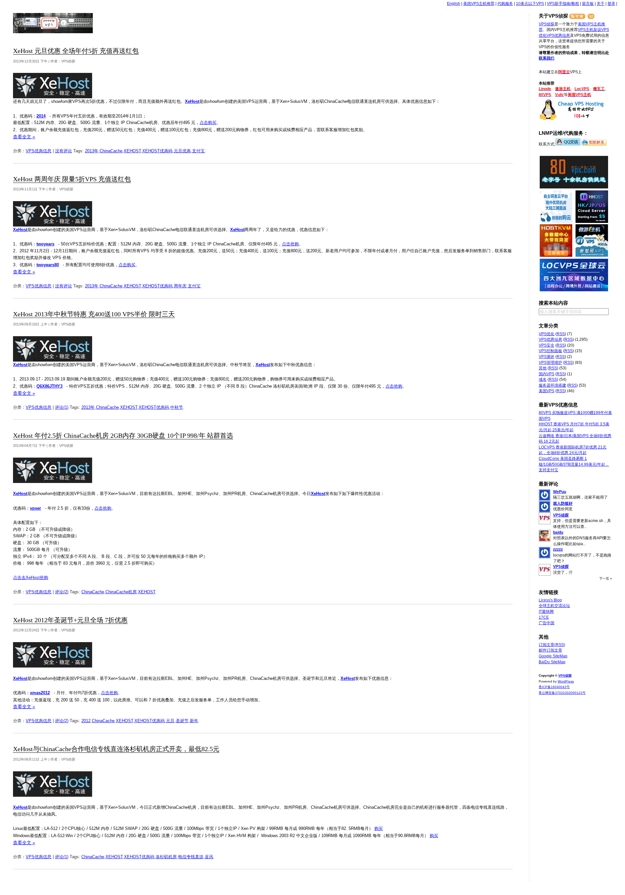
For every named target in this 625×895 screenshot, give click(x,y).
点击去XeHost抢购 (30, 577)
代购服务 (505, 3)
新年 (194, 720)
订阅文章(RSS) (552, 644)
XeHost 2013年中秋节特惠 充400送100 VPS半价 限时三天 (94, 314)
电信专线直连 (190, 856)
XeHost (192, 101)
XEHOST (132, 150)
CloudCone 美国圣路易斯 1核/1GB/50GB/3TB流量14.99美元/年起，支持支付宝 (574, 464)
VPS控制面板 (550, 351)
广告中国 (546, 623)
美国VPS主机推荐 (478, 3)
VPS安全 (546, 345)
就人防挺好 (563, 503)
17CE (544, 617)
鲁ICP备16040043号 (554, 687)
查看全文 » (24, 136)
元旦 (170, 720)
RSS (561, 334)
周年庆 (180, 285)
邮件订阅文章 (550, 650)
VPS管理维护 (550, 362)
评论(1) (61, 407)
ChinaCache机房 (121, 591)
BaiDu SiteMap (552, 662)
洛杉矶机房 (166, 856)
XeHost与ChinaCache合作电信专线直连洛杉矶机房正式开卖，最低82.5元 (116, 749)
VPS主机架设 (589, 29)
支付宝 (198, 150)
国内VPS (546, 374)
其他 (543, 368)
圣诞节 (182, 720)
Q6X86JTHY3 (49, 386)
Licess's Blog (550, 600)
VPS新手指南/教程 (563, 3)
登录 (611, 3)
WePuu (559, 491)
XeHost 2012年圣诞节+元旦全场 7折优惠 (70, 620)
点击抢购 (290, 243)
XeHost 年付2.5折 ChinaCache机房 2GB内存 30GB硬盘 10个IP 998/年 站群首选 (123, 435)
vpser (35, 508)
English (453, 3)
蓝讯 (209, 856)
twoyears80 (47, 264)
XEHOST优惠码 (157, 150)
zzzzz (558, 549)
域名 (543, 379)
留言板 (588, 3)
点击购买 (208, 122)
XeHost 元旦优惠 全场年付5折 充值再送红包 (76, 51)
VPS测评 (546, 356)
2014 (41, 116)
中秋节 (176, 407)
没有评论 (63, 150)
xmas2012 (40, 692)
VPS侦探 (53, 23)
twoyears (45, 243)
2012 (85, 720)
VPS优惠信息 (38, 150)
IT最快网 (546, 611)
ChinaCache (111, 150)
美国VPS (546, 391)
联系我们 (546, 58)
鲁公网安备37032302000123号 (562, 693)
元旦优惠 (182, 150)
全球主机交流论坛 (554, 605)
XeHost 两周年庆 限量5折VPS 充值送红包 (72, 179)
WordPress (566, 681)
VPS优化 (546, 334)
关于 (600, 3)
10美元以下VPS (530, 3)
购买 (378, 828)
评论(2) (61, 591)
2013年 (91, 150)
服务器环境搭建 (552, 385)
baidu (558, 532)
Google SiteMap (553, 656)
